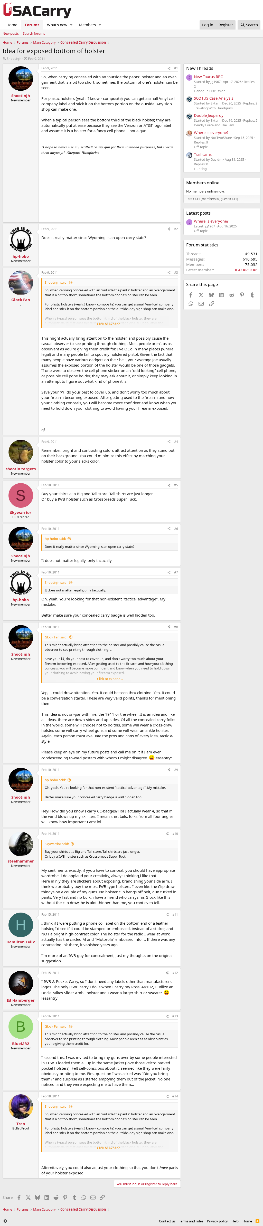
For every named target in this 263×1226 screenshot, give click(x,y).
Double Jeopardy (208, 115)
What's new (57, 24)
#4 (176, 441)
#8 (176, 627)
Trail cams (203, 154)
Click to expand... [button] (110, 324)
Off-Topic (201, 147)
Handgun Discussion (210, 91)
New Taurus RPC (208, 76)
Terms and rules (191, 1221)
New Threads (199, 68)
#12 (175, 973)
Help (235, 1221)
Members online (203, 183)
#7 (176, 572)
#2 (176, 229)
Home (11, 24)
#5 (176, 485)
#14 (175, 1096)
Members (87, 24)
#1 (176, 68)
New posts (11, 33)
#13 (175, 1016)
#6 (176, 528)
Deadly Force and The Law (214, 125)
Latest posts (198, 213)
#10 (175, 833)
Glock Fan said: (56, 637)
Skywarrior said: (57, 843)
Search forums (34, 33)
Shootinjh (14, 58)
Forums (32, 24)
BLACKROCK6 (245, 269)
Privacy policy (217, 1221)
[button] (71, 25)
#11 (175, 914)
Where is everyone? (211, 132)
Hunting (200, 168)
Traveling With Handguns (213, 108)
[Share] (169, 68)
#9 (176, 770)
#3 (176, 272)
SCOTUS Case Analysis (213, 98)
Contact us (167, 1221)
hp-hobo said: (55, 538)
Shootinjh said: (56, 282)
